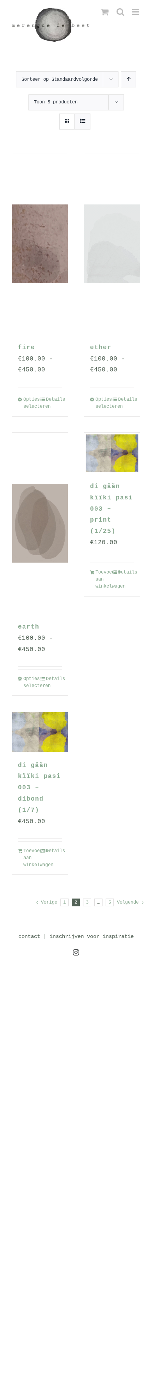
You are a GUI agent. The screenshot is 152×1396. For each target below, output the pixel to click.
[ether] (112, 243)
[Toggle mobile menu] (136, 12)
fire (26, 347)
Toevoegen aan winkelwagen (103, 579)
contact (29, 936)
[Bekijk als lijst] (82, 121)
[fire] (40, 243)
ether (100, 347)
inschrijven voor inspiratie (91, 936)
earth (28, 627)
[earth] (40, 523)
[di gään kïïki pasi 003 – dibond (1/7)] (40, 732)
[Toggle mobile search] (120, 12)
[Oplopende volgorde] (128, 79)
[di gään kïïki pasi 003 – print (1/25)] (112, 453)
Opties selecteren (31, 403)
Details (54, 399)
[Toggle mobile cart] (105, 12)
